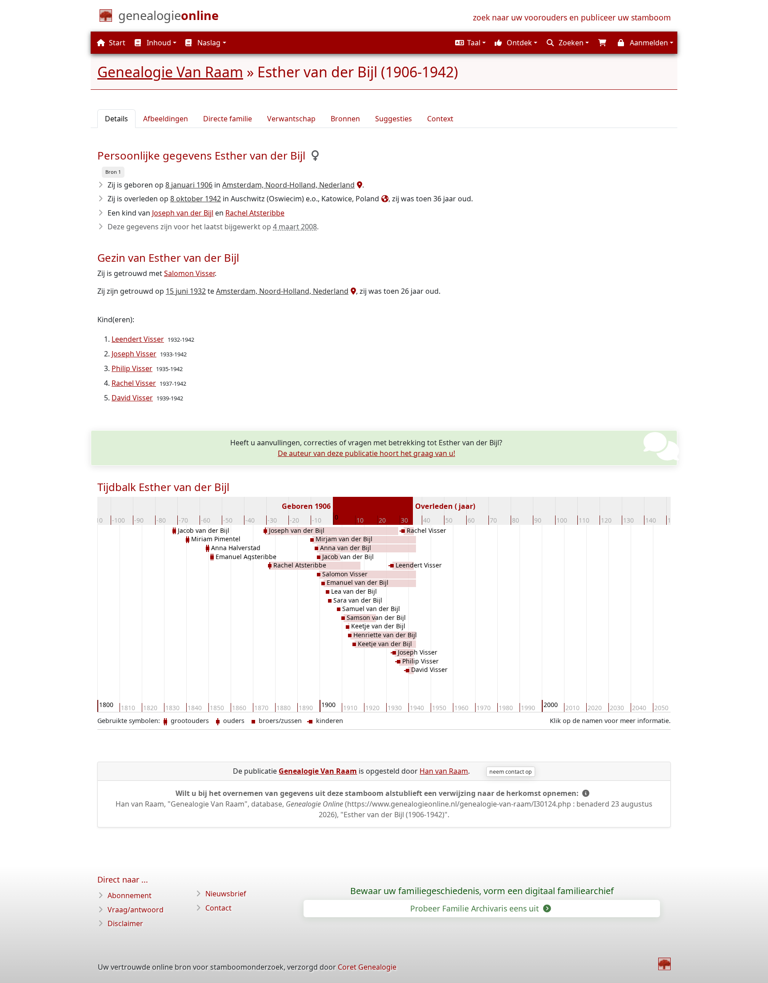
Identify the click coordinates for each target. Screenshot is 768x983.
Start (116, 43)
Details (116, 119)
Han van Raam (444, 771)
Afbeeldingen (165, 119)
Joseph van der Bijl (182, 213)
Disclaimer (125, 923)
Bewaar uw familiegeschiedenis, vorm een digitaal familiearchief (482, 891)
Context (440, 119)
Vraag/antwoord (136, 910)
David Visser (132, 398)
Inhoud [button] (158, 43)
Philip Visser (132, 368)
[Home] (664, 964)
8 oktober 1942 (195, 199)
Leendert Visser (138, 339)
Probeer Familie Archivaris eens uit (475, 908)
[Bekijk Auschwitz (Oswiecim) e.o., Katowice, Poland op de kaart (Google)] (383, 199)
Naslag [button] (208, 43)
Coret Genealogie (367, 967)
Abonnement (130, 895)
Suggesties (393, 119)
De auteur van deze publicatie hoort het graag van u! (366, 453)
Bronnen (345, 119)
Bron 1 (113, 171)
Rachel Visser (134, 383)
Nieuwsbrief (225, 894)
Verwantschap (291, 119)
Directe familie (227, 119)
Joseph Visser (134, 354)
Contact (218, 908)
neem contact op (510, 771)
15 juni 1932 (186, 291)
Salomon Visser (189, 273)
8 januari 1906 (188, 185)
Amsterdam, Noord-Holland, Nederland (288, 185)
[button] (469, 42)
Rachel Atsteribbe (254, 213)
